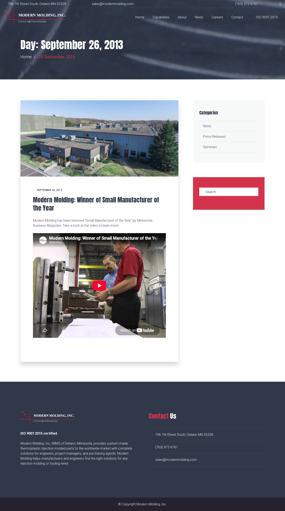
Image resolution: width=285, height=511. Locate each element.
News (199, 17)
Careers (217, 17)
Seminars (210, 147)
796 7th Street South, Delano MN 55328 (37, 4)
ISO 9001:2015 (267, 17)
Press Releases (214, 137)
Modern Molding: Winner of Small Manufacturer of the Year (96, 204)
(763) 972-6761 (166, 447)
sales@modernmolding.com (176, 460)
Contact (237, 17)
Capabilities (161, 17)
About (182, 17)
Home (139, 17)
